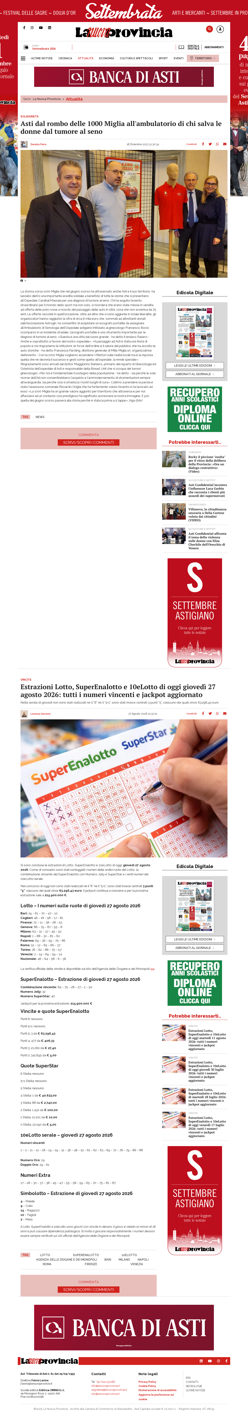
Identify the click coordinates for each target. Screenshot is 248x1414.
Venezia (137, 1264)
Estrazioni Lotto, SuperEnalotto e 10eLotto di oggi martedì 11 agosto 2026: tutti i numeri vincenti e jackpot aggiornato (207, 1040)
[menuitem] (41, 58)
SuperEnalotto (86, 1255)
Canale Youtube (43, 27)
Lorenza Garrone (40, 713)
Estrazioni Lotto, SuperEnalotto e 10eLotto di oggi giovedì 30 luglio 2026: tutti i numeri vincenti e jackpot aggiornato (207, 1071)
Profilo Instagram (35, 27)
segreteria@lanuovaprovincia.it (109, 1389)
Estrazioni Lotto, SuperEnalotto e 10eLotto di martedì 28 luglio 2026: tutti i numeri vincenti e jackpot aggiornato (207, 1097)
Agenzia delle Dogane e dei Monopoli (66, 1259)
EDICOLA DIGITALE (193, 47)
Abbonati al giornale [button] (193, 374)
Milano (124, 1259)
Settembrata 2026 (44, 48)
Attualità (74, 99)
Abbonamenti (214, 47)
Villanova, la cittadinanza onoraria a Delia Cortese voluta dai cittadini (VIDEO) (207, 514)
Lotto (45, 1255)
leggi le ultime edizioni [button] (193, 365)
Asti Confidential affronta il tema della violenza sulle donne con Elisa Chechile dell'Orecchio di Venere (207, 540)
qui (152, 969)
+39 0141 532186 (105, 1381)
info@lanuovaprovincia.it (105, 1385)
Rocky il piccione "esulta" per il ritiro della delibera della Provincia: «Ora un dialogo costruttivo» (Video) (207, 464)
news (40, 417)
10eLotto (129, 1255)
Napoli (143, 1259)
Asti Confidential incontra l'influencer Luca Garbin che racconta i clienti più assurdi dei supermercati (207, 490)
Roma (47, 1264)
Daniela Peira (38, 144)
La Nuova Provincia (47, 99)
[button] (220, 29)
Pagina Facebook (27, 27)
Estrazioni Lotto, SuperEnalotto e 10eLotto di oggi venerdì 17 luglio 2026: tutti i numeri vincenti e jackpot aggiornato (207, 1127)
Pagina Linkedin (52, 27)
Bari (107, 1259)
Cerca (209, 29)
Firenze (91, 1264)
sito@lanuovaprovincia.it (105, 1393)
